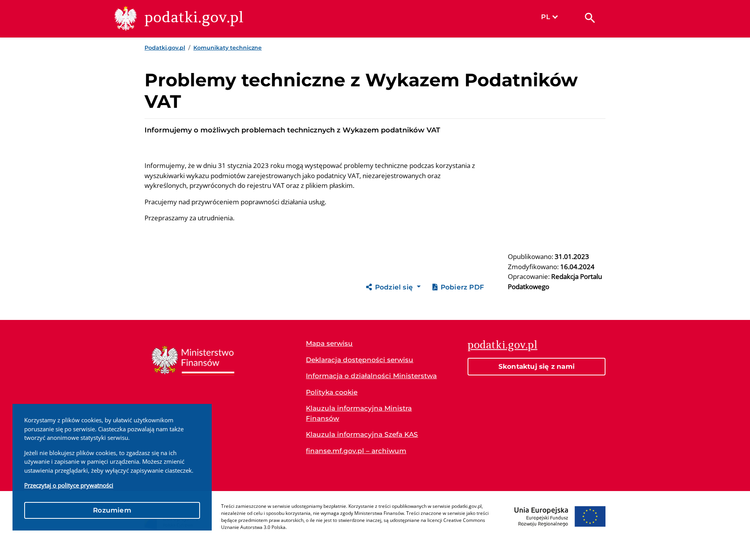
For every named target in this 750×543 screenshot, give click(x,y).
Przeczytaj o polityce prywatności (68, 485)
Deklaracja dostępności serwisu (359, 360)
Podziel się (395, 287)
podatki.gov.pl (503, 344)
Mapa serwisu (329, 343)
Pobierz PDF (462, 287)
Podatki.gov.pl (165, 47)
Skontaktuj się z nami (536, 366)
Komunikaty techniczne (227, 47)
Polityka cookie (331, 392)
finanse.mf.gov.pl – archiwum (356, 451)
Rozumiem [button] (112, 510)
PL (545, 17)
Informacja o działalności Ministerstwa (371, 376)
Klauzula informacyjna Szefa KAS (362, 434)
